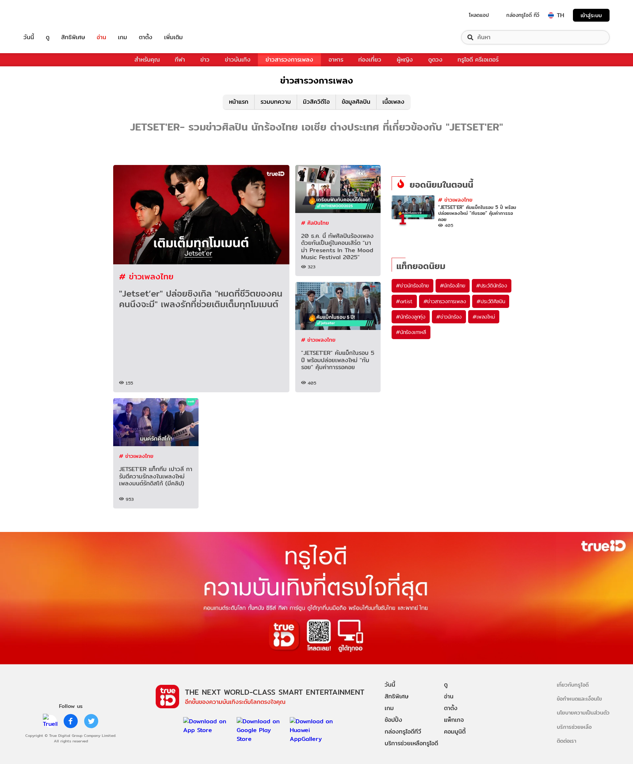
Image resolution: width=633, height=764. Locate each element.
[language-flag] (551, 15)
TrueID (45, 15)
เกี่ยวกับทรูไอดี (573, 684)
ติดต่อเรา (566, 741)
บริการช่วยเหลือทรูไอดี (411, 743)
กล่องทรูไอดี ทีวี (522, 15)
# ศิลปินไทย (315, 222)
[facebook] (70, 721)
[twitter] (91, 721)
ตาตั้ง (145, 37)
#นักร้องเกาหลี (411, 332)
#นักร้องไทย (452, 286)
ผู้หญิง (405, 59)
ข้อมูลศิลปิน (356, 101)
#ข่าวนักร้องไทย (412, 286)
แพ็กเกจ (454, 719)
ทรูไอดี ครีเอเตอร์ (478, 59)
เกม (122, 37)
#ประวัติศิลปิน (491, 301)
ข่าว (205, 59)
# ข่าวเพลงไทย (146, 276)
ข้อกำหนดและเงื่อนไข (579, 698)
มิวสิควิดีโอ (316, 101)
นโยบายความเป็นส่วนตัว (583, 712)
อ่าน (101, 37)
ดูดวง (435, 59)
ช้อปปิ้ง (393, 719)
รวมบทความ (275, 101)
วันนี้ (28, 37)
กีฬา (180, 59)
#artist (404, 301)
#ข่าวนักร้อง (449, 317)
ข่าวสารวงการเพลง (289, 59)
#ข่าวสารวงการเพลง (444, 301)
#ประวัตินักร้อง (491, 286)
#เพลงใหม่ (484, 317)
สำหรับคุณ (147, 59)
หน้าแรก (238, 101)
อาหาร (336, 59)
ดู (47, 37)
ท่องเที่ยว (369, 59)
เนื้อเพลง (393, 101)
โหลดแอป (479, 15)
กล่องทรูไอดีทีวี (403, 731)
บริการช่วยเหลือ (574, 727)
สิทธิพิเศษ (73, 37)
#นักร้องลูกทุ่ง (410, 317)
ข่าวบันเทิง (238, 59)
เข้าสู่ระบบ (591, 15)
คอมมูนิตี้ (455, 731)
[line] (50, 721)
